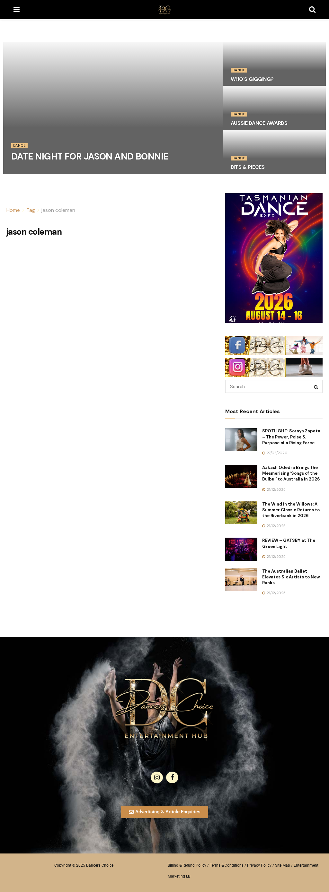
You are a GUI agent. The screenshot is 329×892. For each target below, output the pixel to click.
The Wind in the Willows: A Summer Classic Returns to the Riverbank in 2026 (291, 509)
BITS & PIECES (248, 167)
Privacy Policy (259, 865)
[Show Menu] (16, 9)
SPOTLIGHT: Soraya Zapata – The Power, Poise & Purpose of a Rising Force (291, 436)
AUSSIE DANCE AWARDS (259, 123)
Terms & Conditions (227, 865)
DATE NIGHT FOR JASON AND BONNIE (89, 156)
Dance (19, 145)
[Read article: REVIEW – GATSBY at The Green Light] (241, 549)
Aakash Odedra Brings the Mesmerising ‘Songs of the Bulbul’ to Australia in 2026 (291, 473)
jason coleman (58, 210)
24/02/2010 (24, 171)
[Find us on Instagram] (157, 777)
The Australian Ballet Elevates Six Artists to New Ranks (291, 576)
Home (13, 210)
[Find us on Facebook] (172, 777)
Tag (30, 210)
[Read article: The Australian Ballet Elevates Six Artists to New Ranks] (241, 580)
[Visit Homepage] (164, 9)
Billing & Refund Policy (187, 865)
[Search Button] (312, 9)
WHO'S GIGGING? (252, 79)
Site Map (282, 865)
